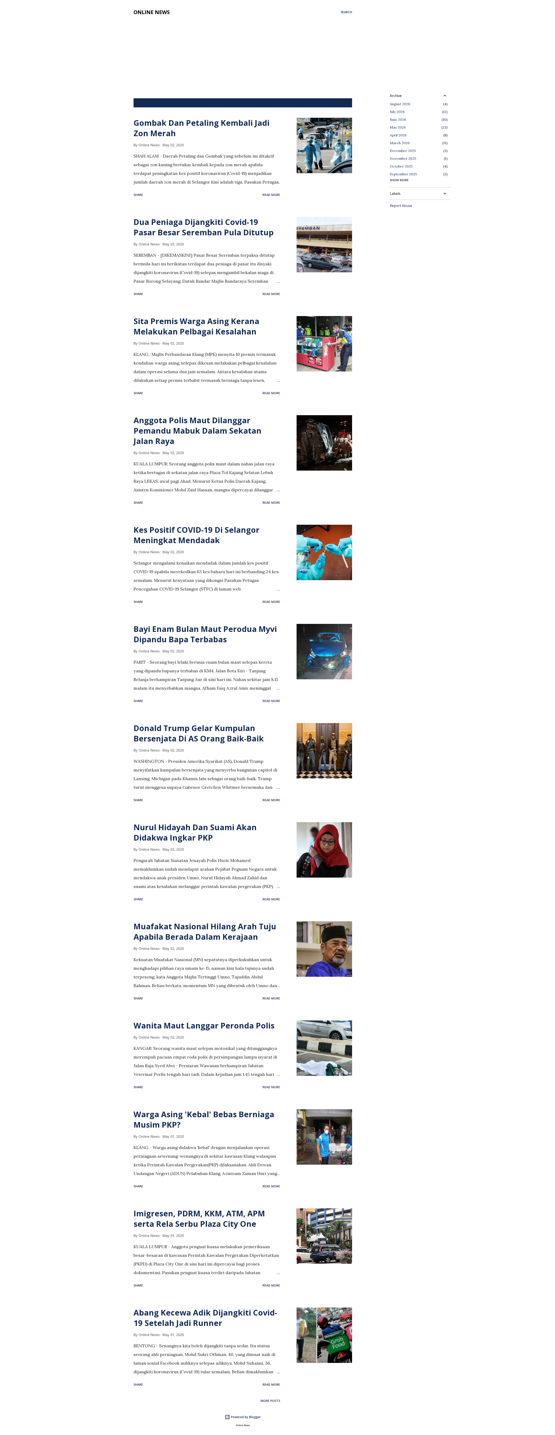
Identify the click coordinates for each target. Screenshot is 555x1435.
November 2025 (403, 158)
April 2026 (398, 135)
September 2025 (403, 174)
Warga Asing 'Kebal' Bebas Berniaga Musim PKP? (204, 1119)
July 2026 (397, 112)
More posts (270, 1401)
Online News (152, 12)
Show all (341, 102)
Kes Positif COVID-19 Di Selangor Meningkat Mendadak (197, 535)
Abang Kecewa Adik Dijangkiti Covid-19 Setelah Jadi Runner (205, 1317)
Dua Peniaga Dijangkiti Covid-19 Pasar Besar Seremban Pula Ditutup (204, 227)
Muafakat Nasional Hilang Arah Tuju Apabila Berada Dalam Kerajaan (205, 931)
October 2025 (401, 166)
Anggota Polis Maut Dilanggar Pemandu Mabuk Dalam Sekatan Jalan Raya (197, 430)
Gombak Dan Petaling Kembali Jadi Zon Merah (201, 128)
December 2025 (403, 151)
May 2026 (398, 127)
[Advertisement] (243, 50)
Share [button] (138, 195)
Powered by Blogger (245, 1417)
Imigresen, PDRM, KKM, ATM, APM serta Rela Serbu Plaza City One (199, 1218)
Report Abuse (401, 205)
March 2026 (400, 143)
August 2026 (400, 104)
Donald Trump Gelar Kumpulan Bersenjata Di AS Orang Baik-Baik (199, 733)
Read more (271, 195)
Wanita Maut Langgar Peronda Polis (204, 1025)
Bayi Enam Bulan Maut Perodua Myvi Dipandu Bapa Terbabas (205, 634)
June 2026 (398, 119)
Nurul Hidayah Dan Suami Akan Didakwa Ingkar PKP (195, 832)
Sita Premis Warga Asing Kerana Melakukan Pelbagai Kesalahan (196, 326)
